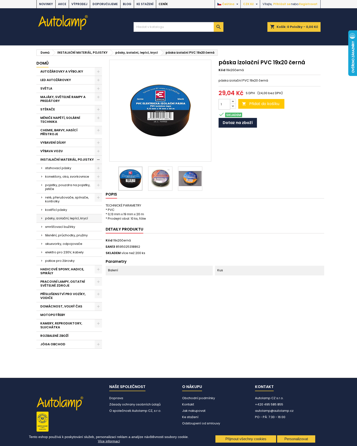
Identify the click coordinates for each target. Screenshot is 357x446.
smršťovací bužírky (60, 226)
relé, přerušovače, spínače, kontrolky (67, 199)
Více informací (109, 441)
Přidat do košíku (260, 104)
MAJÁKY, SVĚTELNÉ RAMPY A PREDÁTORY (62, 99)
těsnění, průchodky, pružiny (66, 235)
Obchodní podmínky (198, 398)
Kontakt (188, 404)
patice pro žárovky (60, 260)
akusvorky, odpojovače (63, 243)
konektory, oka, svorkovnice (67, 176)
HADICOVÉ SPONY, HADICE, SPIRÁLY (62, 271)
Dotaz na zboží (238, 122)
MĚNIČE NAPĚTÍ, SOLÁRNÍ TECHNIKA (60, 120)
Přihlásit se (281, 4)
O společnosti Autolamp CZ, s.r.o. (135, 410)
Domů (42, 63)
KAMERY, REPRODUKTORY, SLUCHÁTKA (61, 325)
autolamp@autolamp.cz (274, 410)
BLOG (127, 4)
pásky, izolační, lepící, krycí (66, 218)
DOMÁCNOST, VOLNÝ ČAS (61, 306)
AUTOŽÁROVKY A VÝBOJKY (61, 71)
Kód (222, 70)
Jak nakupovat (193, 410)
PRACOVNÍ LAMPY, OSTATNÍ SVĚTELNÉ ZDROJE (62, 283)
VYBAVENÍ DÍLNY (53, 142)
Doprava (116, 398)
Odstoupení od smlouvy (201, 423)
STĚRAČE (47, 109)
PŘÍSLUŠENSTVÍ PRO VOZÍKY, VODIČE (62, 296)
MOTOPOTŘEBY (52, 315)
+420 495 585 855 (269, 404)
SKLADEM (113, 253)
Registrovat (308, 4)
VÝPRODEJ (79, 4)
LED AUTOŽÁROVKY (55, 80)
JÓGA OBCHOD (52, 344)
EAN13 (110, 247)
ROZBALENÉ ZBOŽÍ (54, 335)
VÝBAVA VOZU (51, 151)
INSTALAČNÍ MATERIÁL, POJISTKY (67, 159)
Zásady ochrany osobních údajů (135, 404)
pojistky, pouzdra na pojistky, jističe (67, 187)
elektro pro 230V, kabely (64, 252)
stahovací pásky (58, 168)
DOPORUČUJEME (105, 4)
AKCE (62, 4)
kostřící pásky (56, 209)
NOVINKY (46, 4)
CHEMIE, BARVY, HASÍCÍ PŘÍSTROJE (58, 132)
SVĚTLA (46, 88)
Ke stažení (144, 4)
